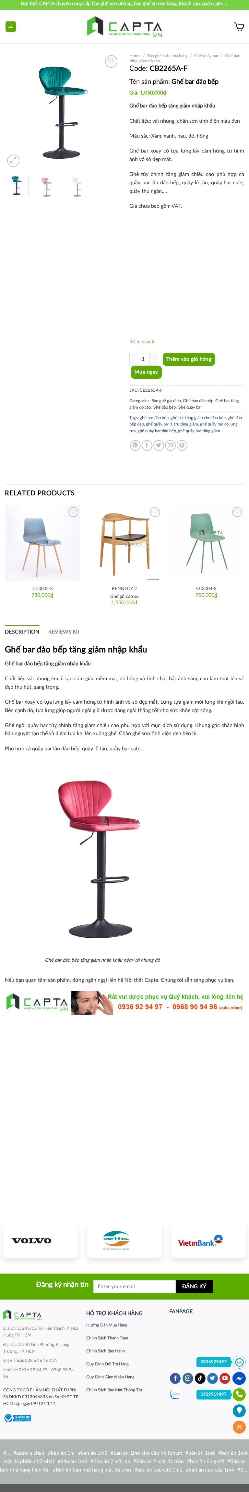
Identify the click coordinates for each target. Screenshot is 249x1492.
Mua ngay (146, 372)
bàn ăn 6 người (207, 1461)
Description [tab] (22, 632)
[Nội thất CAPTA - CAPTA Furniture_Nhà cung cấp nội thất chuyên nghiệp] (124, 26)
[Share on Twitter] (158, 445)
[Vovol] (40, 1240)
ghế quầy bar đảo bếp (156, 431)
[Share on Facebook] (147, 445)
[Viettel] (124, 1240)
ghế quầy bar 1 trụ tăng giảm (172, 424)
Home (135, 56)
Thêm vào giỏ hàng (188, 359)
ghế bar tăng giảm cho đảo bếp (198, 418)
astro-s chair (30, 1453)
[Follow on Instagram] (188, 1378)
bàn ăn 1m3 (94, 1453)
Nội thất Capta (141, 980)
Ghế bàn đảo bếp (198, 401)
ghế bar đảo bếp (154, 418)
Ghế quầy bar (206, 56)
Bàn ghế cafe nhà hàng (167, 56)
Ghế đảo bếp (164, 407)
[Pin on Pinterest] (182, 445)
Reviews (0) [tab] (63, 632)
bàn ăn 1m (63, 1453)
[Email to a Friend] (170, 445)
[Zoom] (13, 160)
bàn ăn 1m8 (74, 1461)
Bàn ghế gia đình (166, 401)
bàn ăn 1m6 (201, 1453)
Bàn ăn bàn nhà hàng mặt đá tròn (93, 1470)
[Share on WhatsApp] (135, 445)
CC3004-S (206, 588)
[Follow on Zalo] (175, 1394)
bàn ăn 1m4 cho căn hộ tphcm (147, 1453)
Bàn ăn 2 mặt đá (111, 1461)
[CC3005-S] (42, 543)
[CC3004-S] (206, 543)
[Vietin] (209, 1240)
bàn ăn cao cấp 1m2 (160, 1470)
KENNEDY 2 (124, 588)
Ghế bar (14, 663)
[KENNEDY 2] (124, 543)
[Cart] (239, 26)
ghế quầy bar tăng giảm (199, 431)
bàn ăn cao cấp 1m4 (211, 1470)
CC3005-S (42, 588)
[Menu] (11, 26)
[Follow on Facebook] (175, 1378)
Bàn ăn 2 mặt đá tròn (160, 1461)
